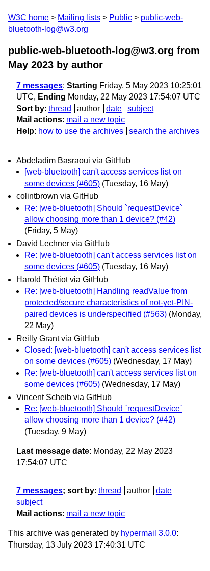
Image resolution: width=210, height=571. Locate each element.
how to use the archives (80, 131)
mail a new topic (95, 119)
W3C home (28, 17)
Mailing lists (79, 17)
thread (59, 108)
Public (120, 17)
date (114, 108)
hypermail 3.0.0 (148, 533)
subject (140, 108)
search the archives (164, 131)
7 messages (39, 85)
